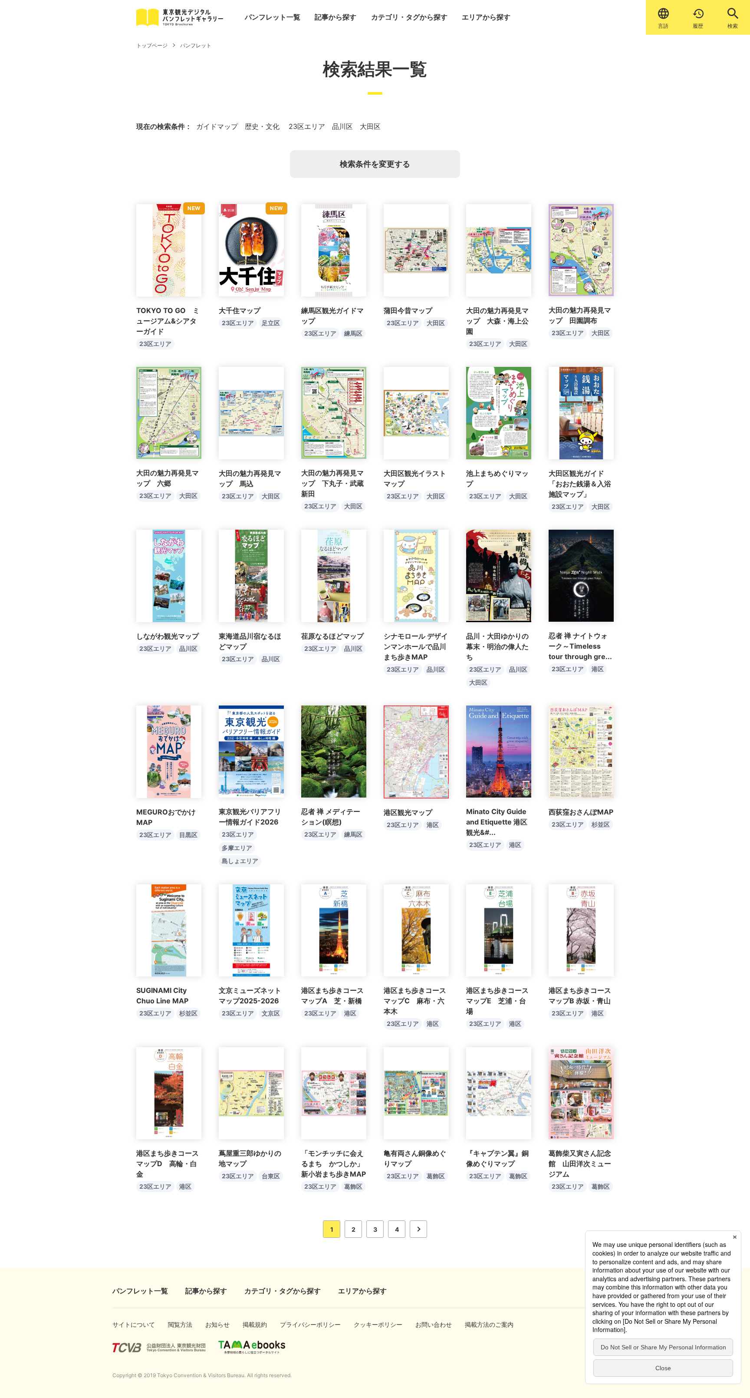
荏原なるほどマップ (332, 636)
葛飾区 (353, 1186)
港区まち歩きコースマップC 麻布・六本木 (415, 1001)
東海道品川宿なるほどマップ (250, 641)
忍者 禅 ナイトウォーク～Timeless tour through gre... (580, 646)
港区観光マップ (408, 812)
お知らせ (214, 1324)
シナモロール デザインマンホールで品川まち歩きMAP (416, 646)
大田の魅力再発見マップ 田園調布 (580, 315)
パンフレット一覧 (272, 17)
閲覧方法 (177, 1324)
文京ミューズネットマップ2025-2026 (250, 995)
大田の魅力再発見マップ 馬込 (250, 478)
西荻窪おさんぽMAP (581, 812)
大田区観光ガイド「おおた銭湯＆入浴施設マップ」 (580, 483)
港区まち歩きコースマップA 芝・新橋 (332, 995)
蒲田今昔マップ (408, 310)
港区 (598, 669)
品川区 (188, 648)
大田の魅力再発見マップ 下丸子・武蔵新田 (332, 483)
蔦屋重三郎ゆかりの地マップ (250, 1158)
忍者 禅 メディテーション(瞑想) (330, 816)
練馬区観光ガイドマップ (332, 315)
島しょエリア (240, 860)
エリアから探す (486, 17)
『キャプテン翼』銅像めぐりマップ (497, 1158)
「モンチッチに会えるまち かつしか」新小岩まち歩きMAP (333, 1163)
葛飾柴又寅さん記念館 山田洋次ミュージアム (580, 1163)
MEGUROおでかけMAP (166, 817)
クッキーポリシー (369, 1324)
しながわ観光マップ (167, 636)
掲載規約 (252, 1324)
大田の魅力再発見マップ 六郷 (167, 478)
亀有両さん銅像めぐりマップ (415, 1158)
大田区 (436, 322)
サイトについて (126, 1324)
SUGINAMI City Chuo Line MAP (162, 995)
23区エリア (155, 343)
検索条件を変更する (375, 163)
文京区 (271, 1013)
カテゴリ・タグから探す (409, 17)
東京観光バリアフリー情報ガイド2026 (250, 816)
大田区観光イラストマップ (415, 478)
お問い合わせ (427, 1324)
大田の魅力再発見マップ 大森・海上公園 (497, 321)
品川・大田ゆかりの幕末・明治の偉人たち (497, 646)
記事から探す (335, 17)
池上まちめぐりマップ (497, 478)
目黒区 (188, 834)
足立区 (271, 322)
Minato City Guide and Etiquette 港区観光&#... (496, 822)
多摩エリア (237, 847)
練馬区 (353, 333)
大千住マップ (239, 310)
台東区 (271, 1176)
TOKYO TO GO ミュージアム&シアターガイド (168, 321)
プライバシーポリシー (298, 1324)
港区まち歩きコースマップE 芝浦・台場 (497, 1001)
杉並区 (601, 824)
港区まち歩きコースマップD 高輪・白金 (167, 1163)
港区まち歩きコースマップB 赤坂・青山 (580, 995)
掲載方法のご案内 (480, 1324)
